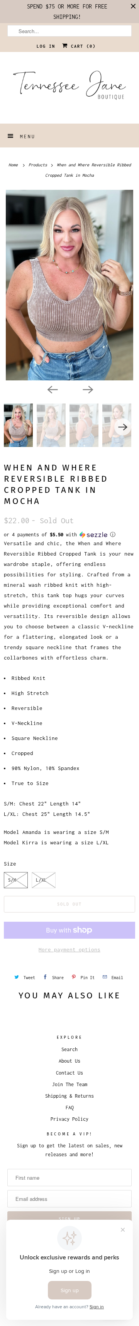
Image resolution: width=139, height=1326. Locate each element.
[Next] (87, 388)
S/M (12, 879)
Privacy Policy (69, 1119)
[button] (69, 534)
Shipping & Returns (69, 1096)
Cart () (82, 46)
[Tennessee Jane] (69, 88)
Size (10, 864)
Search (69, 1049)
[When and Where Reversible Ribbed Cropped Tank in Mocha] (69, 285)
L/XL (41, 879)
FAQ (70, 1107)
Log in (46, 46)
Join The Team (69, 1084)
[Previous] (51, 388)
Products (39, 164)
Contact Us (69, 1073)
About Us (69, 1061)
